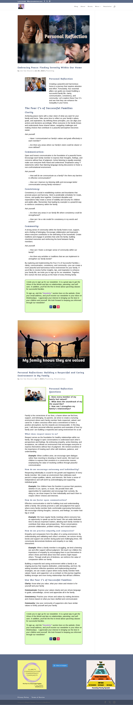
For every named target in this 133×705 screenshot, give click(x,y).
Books (90, 6)
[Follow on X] (54, 306)
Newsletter (107, 6)
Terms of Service (38, 697)
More (97, 6)
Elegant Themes (30, 702)
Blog (76, 6)
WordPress (46, 702)
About (83, 6)
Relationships (60, 379)
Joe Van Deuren (26, 71)
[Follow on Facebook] (50, 306)
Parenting (50, 71)
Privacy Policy (23, 697)
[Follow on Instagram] (58, 306)
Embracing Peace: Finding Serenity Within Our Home (50, 67)
